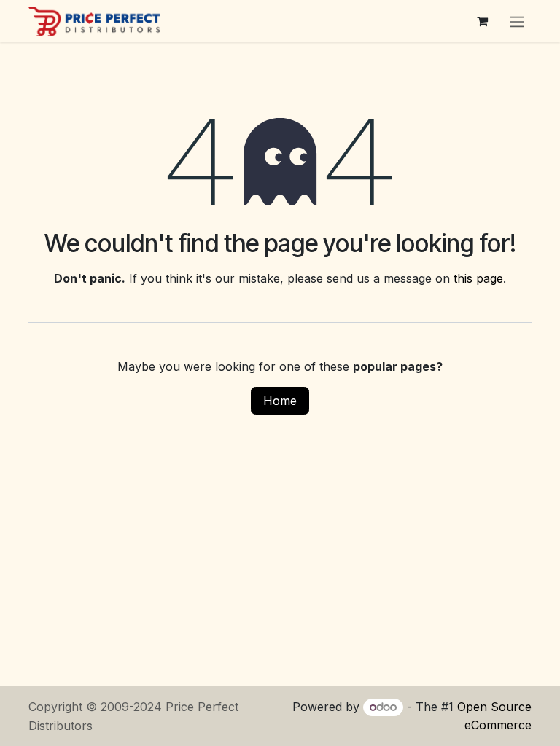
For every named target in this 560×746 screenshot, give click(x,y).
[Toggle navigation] (517, 21)
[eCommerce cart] (482, 21)
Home (280, 400)
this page (478, 278)
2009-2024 (133, 706)
